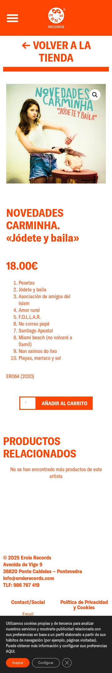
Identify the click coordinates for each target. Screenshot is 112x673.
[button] (12, 18)
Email (28, 614)
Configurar (46, 662)
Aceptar (17, 662)
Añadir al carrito (64, 403)
